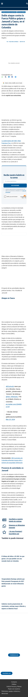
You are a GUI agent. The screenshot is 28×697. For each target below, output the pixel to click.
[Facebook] (12, 77)
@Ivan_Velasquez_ (12, 397)
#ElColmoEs (10, 386)
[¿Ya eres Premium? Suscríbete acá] (4, 532)
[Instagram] (13, 631)
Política (14, 684)
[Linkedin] (10, 631)
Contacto (14, 682)
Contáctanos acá (14, 655)
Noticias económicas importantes (9, 12)
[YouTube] (18, 631)
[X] (5, 77)
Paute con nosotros (14, 689)
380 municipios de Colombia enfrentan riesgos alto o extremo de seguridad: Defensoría (12, 460)
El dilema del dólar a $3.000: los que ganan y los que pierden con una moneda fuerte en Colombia (13, 558)
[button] (27, 4)
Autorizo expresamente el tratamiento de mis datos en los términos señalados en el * (16, 191)
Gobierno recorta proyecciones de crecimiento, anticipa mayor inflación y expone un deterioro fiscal (14, 606)
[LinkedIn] (9, 77)
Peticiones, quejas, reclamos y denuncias (11, 692)
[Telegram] (15, 77)
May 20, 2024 (10, 419)
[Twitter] (7, 631)
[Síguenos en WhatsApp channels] (4, 526)
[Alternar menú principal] (2, 4)
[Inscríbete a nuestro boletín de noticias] (4, 520)
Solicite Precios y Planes (14, 686)
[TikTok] (15, 631)
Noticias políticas (21, 12)
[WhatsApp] (2, 77)
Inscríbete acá (7, 673)
